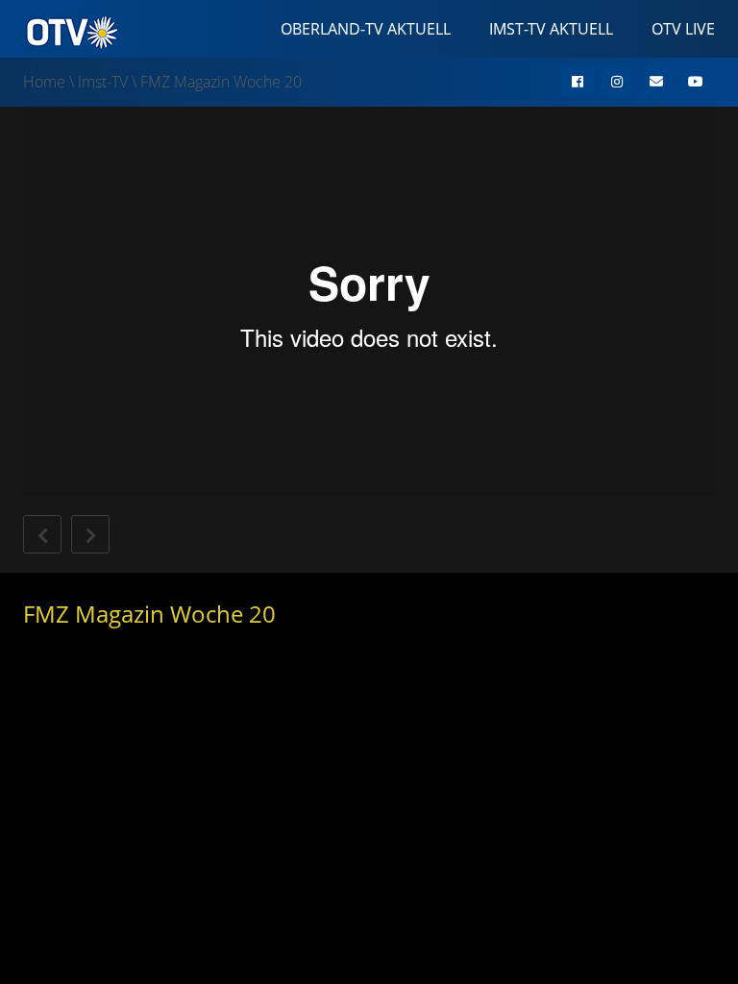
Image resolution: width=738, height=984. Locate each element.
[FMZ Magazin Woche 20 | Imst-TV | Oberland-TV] (71, 30)
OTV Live (683, 28)
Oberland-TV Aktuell (366, 28)
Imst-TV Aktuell (551, 28)
